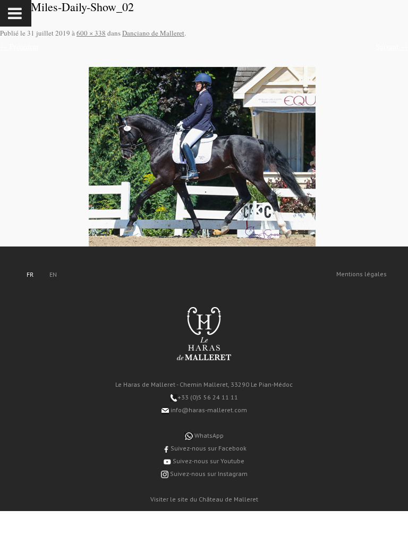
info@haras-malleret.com (208, 410)
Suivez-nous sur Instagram (208, 474)
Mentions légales (361, 274)
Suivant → (392, 46)
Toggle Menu (15, 13)
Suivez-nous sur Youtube (207, 461)
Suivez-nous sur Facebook (207, 448)
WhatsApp (208, 435)
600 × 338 (91, 33)
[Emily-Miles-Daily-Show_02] (204, 156)
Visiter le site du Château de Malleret (204, 499)
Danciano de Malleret (153, 33)
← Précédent (19, 46)
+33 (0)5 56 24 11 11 (207, 397)
